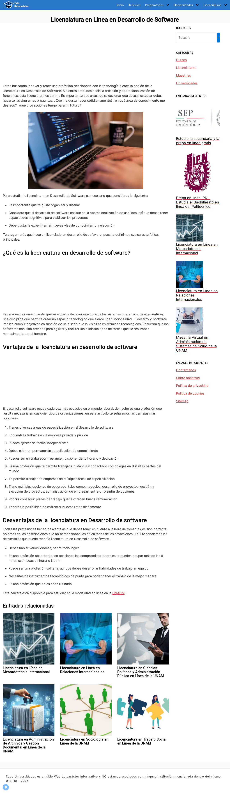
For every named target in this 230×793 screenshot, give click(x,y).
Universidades (183, 5)
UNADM (118, 593)
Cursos (181, 60)
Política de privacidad (192, 385)
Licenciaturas (212, 5)
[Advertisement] (86, 56)
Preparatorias (154, 5)
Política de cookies (190, 393)
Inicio (120, 5)
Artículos (134, 5)
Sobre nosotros (188, 378)
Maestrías (183, 75)
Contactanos (186, 370)
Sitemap (182, 401)
